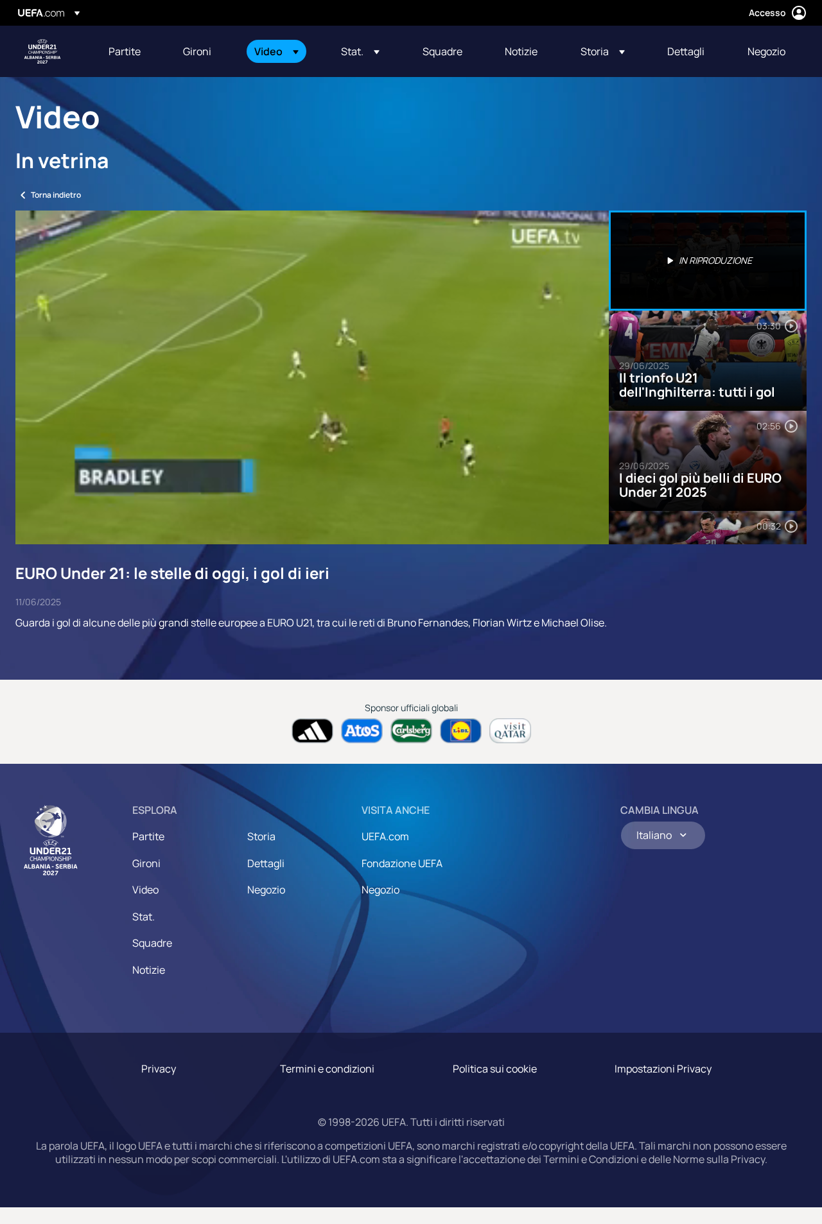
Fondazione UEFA (402, 863)
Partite (148, 836)
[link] (124, 51)
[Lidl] (461, 730)
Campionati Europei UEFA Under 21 (42, 51)
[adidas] (312, 730)
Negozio (266, 890)
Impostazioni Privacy (663, 1069)
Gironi (146, 863)
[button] (276, 51)
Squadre (152, 943)
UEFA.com (385, 836)
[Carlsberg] (411, 730)
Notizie (148, 970)
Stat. (143, 916)
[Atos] (362, 730)
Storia (261, 836)
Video (145, 890)
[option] (708, 261)
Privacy (158, 1069)
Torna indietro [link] (56, 194)
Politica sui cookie (495, 1069)
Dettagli (265, 863)
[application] (312, 377)
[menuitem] (129, 51)
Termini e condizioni (327, 1069)
